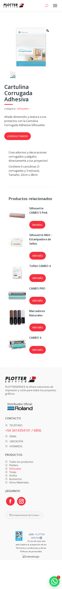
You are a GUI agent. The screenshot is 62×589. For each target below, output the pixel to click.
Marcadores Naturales (37, 313)
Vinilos (13, 475)
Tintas (12, 472)
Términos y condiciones (27, 548)
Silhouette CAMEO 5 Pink (38, 210)
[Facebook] (10, 501)
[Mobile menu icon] (55, 5)
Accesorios (15, 479)
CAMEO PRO (37, 288)
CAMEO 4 (35, 338)
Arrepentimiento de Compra (25, 515)
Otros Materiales (19, 482)
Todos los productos (21, 461)
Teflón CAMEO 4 (40, 266)
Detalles (37, 224)
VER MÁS (37, 255)
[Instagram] (21, 501)
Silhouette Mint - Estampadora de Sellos (40, 239)
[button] (54, 581)
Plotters (13, 465)
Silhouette (22, 108)
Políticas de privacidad (31, 551)
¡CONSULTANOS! (17, 136)
